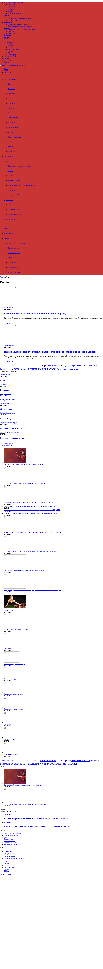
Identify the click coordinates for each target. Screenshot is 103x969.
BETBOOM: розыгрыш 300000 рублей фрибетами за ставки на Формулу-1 (29, 502)
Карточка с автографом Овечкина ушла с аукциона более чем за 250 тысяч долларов (33, 532)
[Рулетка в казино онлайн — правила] (15, 628)
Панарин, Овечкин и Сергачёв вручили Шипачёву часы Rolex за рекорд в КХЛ (31, 551)
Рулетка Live (12, 20)
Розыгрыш (5, 369)
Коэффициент (9, 233)
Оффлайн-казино (14, 253)
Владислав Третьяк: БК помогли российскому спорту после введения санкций (31, 513)
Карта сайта (8, 851)
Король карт (8, 649)
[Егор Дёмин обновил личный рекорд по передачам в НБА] (15, 569)
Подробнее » (8, 323)
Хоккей (10, 147)
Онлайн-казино (13, 248)
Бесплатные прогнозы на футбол (19, 166)
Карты (10, 11)
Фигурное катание (14, 137)
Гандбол (11, 108)
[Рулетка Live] (15, 609)
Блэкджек (11, 6)
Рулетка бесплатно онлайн (17, 17)
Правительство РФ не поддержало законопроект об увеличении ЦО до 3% (29, 506)
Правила (11, 31)
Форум (6, 238)
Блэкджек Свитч (7, 400)
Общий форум (13, 267)
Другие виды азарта (15, 262)
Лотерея (11, 175)
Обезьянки (4, 390)
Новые (6, 442)
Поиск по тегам (9, 857)
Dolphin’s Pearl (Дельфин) (11, 428)
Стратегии (11, 33)
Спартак (22, 369)
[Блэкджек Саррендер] (11, 737)
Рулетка (10, 10)
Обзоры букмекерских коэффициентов (21, 185)
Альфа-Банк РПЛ (48, 365)
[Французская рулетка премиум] (11, 692)
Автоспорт (11, 89)
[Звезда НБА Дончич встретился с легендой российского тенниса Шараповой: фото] (15, 588)
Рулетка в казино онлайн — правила (16, 629)
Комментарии (8, 445)
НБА (91, 366)
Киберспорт (12, 122)
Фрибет (41, 368)
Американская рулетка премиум (15, 679)
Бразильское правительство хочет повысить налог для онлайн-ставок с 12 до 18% (32, 510)
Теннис (10, 132)
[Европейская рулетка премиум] (11, 662)
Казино (10, 171)
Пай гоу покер (6, 380)
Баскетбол (11, 93)
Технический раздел (15, 272)
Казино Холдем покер (9, 419)
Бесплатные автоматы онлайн (18, 24)
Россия (15, 368)
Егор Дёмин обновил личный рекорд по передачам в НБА (24, 571)
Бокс (9, 98)
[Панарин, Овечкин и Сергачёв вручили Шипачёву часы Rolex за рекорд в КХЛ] (15, 550)
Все (9, 84)
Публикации (8, 200)
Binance (2, 366)
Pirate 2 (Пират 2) (7, 409)
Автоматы (11, 4)
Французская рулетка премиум (14, 694)
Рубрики (3, 811)
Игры (10, 258)
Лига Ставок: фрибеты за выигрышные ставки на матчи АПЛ (25, 483)
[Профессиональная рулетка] (11, 707)
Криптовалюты (13, 209)
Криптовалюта (80, 365)
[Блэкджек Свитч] (11, 722)
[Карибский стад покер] (11, 752)
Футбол (10, 142)
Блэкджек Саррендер (11, 739)
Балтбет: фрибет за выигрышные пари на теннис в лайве (23, 464)
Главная (2, 277)
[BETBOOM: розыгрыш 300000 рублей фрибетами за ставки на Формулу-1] (15, 501)
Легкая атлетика (13, 127)
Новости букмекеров (15, 214)
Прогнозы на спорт (11, 156)
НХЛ (95, 366)
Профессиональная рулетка (12, 438)
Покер (10, 8)
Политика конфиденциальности (15, 858)
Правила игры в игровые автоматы (20, 26)
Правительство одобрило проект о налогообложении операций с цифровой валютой (50, 351)
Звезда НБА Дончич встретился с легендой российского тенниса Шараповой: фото (32, 590)
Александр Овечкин (34, 366)
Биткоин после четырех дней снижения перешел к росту (35, 313)
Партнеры (11, 190)
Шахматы (11, 151)
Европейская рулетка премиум (14, 664)
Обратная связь (9, 853)
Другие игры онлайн (15, 13)
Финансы (31, 368)
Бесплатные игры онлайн (13, 2)
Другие (6, 38)
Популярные (8, 444)
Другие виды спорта (15, 113)
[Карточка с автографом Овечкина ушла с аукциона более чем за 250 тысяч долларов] (15, 531)
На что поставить (14, 180)
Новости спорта (10, 79)
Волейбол (11, 103)
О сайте (6, 855)
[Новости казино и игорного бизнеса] (13, 65)
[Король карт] (15, 647)
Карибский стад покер (11, 754)
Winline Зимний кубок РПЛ (21, 366)
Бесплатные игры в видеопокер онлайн (21, 29)
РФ (98, 366)
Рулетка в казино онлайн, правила (20, 19)
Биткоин (59, 366)
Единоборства (13, 118)
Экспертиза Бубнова (15, 195)
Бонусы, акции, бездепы (16, 243)
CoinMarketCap (10, 366)
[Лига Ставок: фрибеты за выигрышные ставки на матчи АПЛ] (15, 482)
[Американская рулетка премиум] (11, 677)
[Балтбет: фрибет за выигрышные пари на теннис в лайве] (15, 462)
